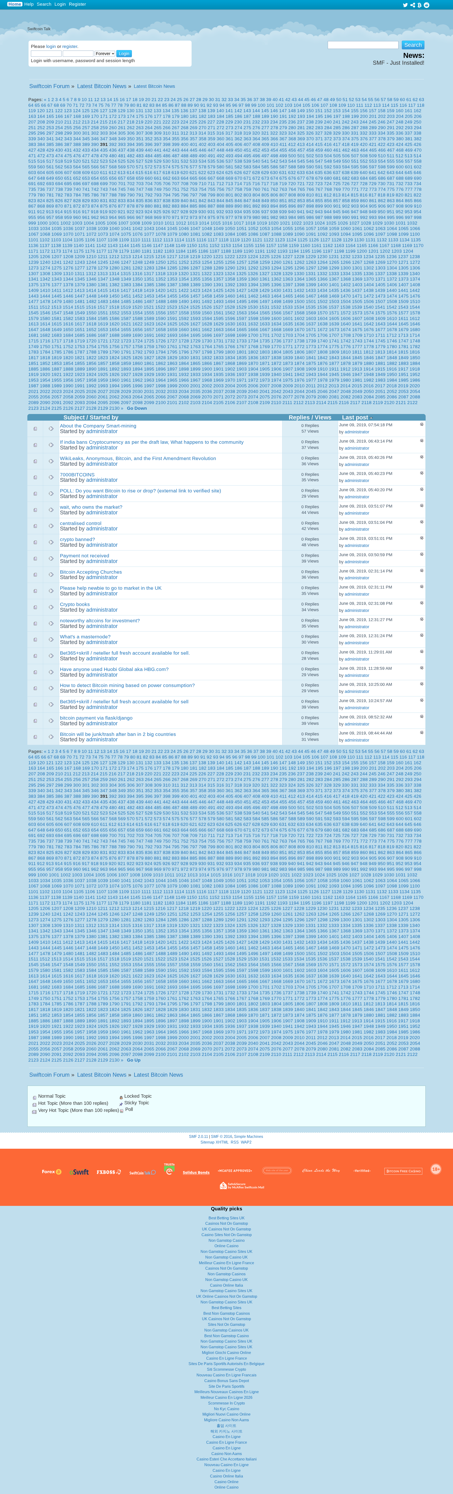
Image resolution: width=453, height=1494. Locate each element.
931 (211, 211)
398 (167, 144)
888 (220, 206)
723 (319, 183)
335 (390, 133)
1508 (392, 301)
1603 (311, 318)
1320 (183, 273)
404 (220, 144)
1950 (392, 374)
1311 (80, 273)
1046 (184, 228)
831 (104, 200)
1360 (253, 279)
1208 (68, 256)
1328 (276, 273)
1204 (408, 251)
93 (215, 105)
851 (283, 200)
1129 (348, 239)
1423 (195, 290)
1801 (241, 352)
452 (256, 150)
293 (409, 127)
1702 (276, 335)
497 (265, 155)
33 (230, 99)
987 (319, 217)
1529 (241, 307)
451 (247, 150)
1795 (172, 352)
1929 (149, 374)
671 (247, 178)
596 (364, 166)
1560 (207, 312)
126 (95, 110)
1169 (407, 245)
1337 (380, 273)
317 (229, 133)
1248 (137, 262)
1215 (149, 256)
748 (149, 189)
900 (328, 206)
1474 (392, 296)
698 (95, 183)
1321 (195, 273)
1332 (322, 273)
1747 (403, 340)
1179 (124, 251)
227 (211, 122)
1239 (33, 262)
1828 (160, 357)
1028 (366, 223)
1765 (218, 346)
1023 (308, 223)
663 (176, 178)
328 (328, 133)
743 (104, 189)
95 (228, 105)
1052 (253, 228)
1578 (415, 312)
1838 (276, 357)
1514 (68, 307)
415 (319, 144)
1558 (184, 312)
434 (95, 150)
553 (373, 161)
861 (373, 200)
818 (382, 194)
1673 (334, 329)
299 (68, 133)
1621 (126, 323)
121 (50, 110)
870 (59, 206)
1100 (415, 234)
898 (310, 206)
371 (319, 138)
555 (391, 161)
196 (328, 116)
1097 (380, 234)
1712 (391, 335)
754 (202, 189)
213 (86, 122)
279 (283, 127)
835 (140, 200)
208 (41, 122)
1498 (276, 301)
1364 (299, 279)
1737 (288, 340)
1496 (253, 301)
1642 (369, 323)
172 (113, 116)
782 (59, 194)
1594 (207, 318)
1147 (158, 245)
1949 (380, 374)
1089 (288, 234)
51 (345, 99)
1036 (68, 228)
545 (301, 161)
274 (238, 127)
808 (292, 194)
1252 (184, 262)
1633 (265, 323)
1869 (241, 363)
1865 (195, 363)
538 (238, 161)
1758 (137, 346)
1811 (357, 352)
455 (283, 150)
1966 (184, 380)
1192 (271, 251)
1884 (415, 363)
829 (86, 200)
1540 (368, 307)
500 (292, 155)
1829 (172, 357)
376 (364, 138)
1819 (56, 357)
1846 (369, 357)
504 (328, 155)
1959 (103, 380)
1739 (311, 340)
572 (149, 166)
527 (140, 161)
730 (382, 183)
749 (158, 189)
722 (310, 183)
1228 (299, 256)
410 (274, 144)
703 (140, 183)
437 (122, 150)
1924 (91, 374)
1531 (264, 307)
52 (351, 99)
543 (283, 161)
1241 (56, 262)
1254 (207, 262)
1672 (322, 329)
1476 (415, 296)
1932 (184, 374)
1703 (288, 335)
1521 (149, 307)
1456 (184, 296)
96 (234, 105)
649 (50, 178)
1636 (299, 323)
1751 (56, 346)
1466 (299, 296)
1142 (101, 245)
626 (238, 172)
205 (409, 116)
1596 (230, 318)
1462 (253, 296)
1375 (33, 284)
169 (86, 116)
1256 (230, 262)
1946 (345, 374)
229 (229, 122)
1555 (149, 312)
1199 (350, 251)
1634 (276, 323)
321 (265, 133)
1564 (253, 312)
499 (283, 155)
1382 (114, 284)
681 (337, 178)
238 (310, 122)
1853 (56, 363)
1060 (345, 228)
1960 (114, 380)
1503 (334, 301)
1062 (369, 228)
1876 (322, 363)
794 (167, 194)
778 (418, 189)
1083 (218, 234)
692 (41, 183)
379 (391, 138)
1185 (192, 251)
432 (77, 150)
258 (95, 127)
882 (167, 206)
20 (147, 99)
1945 (334, 374)
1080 (184, 234)
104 (297, 105)
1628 (207, 323)
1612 (415, 318)
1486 (137, 301)
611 (104, 172)
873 (86, 206)
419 (355, 144)
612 (113, 172)
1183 (169, 251)
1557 (172, 312)
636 (328, 172)
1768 (253, 346)
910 (418, 206)
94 (222, 105)
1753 (80, 346)
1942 (299, 374)
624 (220, 172)
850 (274, 200)
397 (158, 144)
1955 (56, 380)
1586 (114, 318)
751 (176, 189)
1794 (160, 352)
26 (186, 99)
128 (113, 110)
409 (265, 144)
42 (287, 99)
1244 (91, 262)
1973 (265, 380)
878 (131, 206)
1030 (389, 223)
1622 (137, 323)
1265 (334, 262)
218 (130, 122)
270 (202, 127)
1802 (253, 352)
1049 (218, 228)
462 (346, 150)
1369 (357, 279)
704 (149, 183)
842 (202, 200)
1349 (126, 279)
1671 (311, 329)
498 (274, 155)
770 (346, 189)
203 (391, 116)
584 (256, 166)
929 (193, 211)
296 (41, 133)
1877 (334, 363)
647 (32, 178)
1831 (195, 357)
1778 (369, 346)
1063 (380, 228)
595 (355, 166)
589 (301, 166)
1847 (380, 357)
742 (95, 189)
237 (301, 122)
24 (173, 99)
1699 (241, 335)
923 (139, 211)
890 (238, 206)
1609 (380, 318)
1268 (369, 262)
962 (95, 217)
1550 (91, 312)
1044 (160, 228)
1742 (345, 340)
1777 (357, 346)
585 (265, 166)
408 (256, 144)
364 (256, 138)
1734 (253, 340)
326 (310, 133)
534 (202, 161)
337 (408, 133)
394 (131, 144)
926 (166, 211)
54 (364, 99)
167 (68, 116)
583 (247, 166)
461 (337, 150)
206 (418, 116)
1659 (172, 329)
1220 (206, 256)
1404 (369, 284)
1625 (172, 323)
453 (265, 150)
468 (400, 150)
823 (32, 200)
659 (140, 178)
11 (90, 99)
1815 (403, 352)
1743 (357, 340)
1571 (334, 312)
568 (113, 166)
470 (418, 150)
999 (32, 223)
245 (373, 122)
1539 (357, 307)
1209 (80, 256)
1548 (68, 312)
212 (77, 122)
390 (95, 144)
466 (382, 150)
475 (68, 155)
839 (176, 200)
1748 (415, 340)
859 (355, 200)
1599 (265, 318)
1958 (91, 380)
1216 (160, 256)
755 (211, 189)
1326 (253, 273)
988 (328, 217)
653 (86, 178)
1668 (276, 329)
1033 (33, 228)
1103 (56, 239)
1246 (114, 262)
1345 (80, 279)
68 (56, 105)
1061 (357, 228)
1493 (218, 301)
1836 (253, 357)
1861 (149, 363)
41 (281, 99)
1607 (357, 318)
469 (409, 150)
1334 (345, 273)
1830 (184, 357)
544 (292, 161)
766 (310, 189)
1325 (241, 273)
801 (229, 194)
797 (193, 194)
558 (418, 161)
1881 (380, 363)
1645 (403, 323)
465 (373, 150)
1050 (230, 228)
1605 (334, 318)
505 (337, 155)
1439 (380, 290)
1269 (380, 262)
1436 (345, 290)
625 (229, 172)
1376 (45, 284)
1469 (334, 296)
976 (220, 217)
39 (268, 99)
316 (220, 133)
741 (86, 189)
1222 (230, 256)
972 (185, 217)
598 (382, 166)
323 (283, 133)
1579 (33, 318)
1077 (149, 234)
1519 (126, 307)
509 (373, 155)
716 (256, 183)
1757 (126, 346)
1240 (45, 262)
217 (122, 122)
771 (355, 189)
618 (166, 172)
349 (122, 138)
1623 (149, 323)
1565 (265, 312)
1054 (276, 228)
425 (408, 144)
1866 (207, 363)
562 (59, 166)
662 (167, 178)
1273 (33, 267)
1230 (322, 256)
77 (113, 105)
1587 (126, 318)
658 (131, 178)
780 (41, 194)
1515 (79, 307)
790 (131, 194)
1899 (195, 369)
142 (238, 110)
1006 (112, 223)
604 (41, 172)
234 (274, 122)
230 (238, 122)
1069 (56, 234)
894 (274, 206)
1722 (114, 340)
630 (274, 172)
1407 (403, 284)
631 (283, 172)
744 (113, 189)
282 (310, 127)
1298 (322, 267)
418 (346, 144)
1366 (322, 279)
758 (238, 189)
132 (148, 110)
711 (211, 183)
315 (211, 133)
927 (175, 211)
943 (319, 211)
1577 (403, 312)
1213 (126, 256)
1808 (322, 352)
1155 (248, 245)
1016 (227, 223)
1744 (369, 340)
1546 (45, 312)
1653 (103, 329)
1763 (195, 346)
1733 (241, 340)
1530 (253, 307)
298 (59, 133)
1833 (218, 357)
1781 (403, 346)
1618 (91, 323)
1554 (137, 312)
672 (256, 178)
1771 (288, 346)
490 (202, 155)
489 (193, 155)
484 (149, 155)
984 (292, 217)
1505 (357, 301)
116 (403, 105)
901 (337, 206)
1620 (114, 323)
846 (238, 200)
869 (50, 206)
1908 (299, 369)
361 (229, 138)
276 (256, 127)
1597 (241, 318)
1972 (253, 380)
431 (68, 150)
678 (310, 178)
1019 (262, 223)
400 (185, 144)
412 (292, 144)
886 (202, 206)
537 (229, 161)
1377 (56, 284)
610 (95, 172)
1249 (149, 262)
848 (256, 200)
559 (32, 166)
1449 (103, 296)
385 (50, 144)
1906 (276, 369)
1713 (403, 335)
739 (68, 189)
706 (167, 183)
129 (122, 110)
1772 (299, 346)
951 (390, 211)
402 (202, 144)
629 (265, 172)
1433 (311, 290)
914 (59, 211)
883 (176, 206)
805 (265, 194)
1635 (288, 323)
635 (319, 172)
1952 (415, 374)
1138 (56, 245)
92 (209, 105)
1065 (403, 228)
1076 (137, 234)
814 (346, 194)
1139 (67, 245)
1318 (160, 273)
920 (113, 211)
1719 (80, 340)
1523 (172, 307)
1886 (45, 369)
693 (50, 183)
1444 (45, 296)
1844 (345, 357)
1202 (385, 251)
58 (389, 99)
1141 (90, 245)
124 (77, 110)
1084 (230, 234)
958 (59, 217)
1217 (172, 256)
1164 (350, 245)
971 (176, 217)
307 (140, 133)
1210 (91, 256)
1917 (403, 369)
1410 (45, 290)
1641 (357, 323)
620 (184, 172)
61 (408, 99)
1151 (203, 245)
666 (202, 178)
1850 (415, 357)
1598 (253, 318)
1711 (380, 335)
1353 (172, 279)
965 (122, 217)
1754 (91, 346)
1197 (328, 251)
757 (229, 189)
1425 (218, 290)
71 (75, 105)
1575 (380, 312)
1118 (224, 239)
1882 (392, 363)
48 (326, 99)
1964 (160, 380)
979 (247, 217)
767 (319, 189)
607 (68, 172)
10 (84, 99)
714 (238, 183)
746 (131, 189)
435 (104, 150)
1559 (195, 312)
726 (346, 183)
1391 (218, 284)
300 (77, 133)
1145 (135, 245)
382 (418, 138)
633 (301, 172)
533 (193, 161)
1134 (404, 239)
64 (31, 105)
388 (77, 144)
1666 (253, 329)
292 (400, 127)
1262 (299, 262)
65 (37, 105)
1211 (103, 256)
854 (310, 200)
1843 (334, 357)
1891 (103, 369)
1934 (207, 374)
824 (41, 200)
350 (131, 138)
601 (409, 166)
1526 (206, 307)
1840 (299, 357)
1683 (56, 335)
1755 (103, 346)
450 (238, 150)
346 (95, 138)
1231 (334, 256)
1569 (311, 312)
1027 (354, 223)
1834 (230, 357)
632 (292, 172)
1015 (215, 223)
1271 (403, 262)
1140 (79, 245)
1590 (160, 318)
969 (158, 217)
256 (77, 127)
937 (265, 211)
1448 (91, 296)
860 (364, 200)
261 (122, 127)
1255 (218, 262)
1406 (392, 284)
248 (399, 122)
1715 (33, 340)
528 (149, 161)
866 (418, 200)
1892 (114, 369)
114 (386, 105)
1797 (195, 352)
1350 (137, 279)
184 (220, 116)
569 (122, 166)
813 (337, 194)
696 (77, 183)
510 (382, 155)
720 (292, 183)
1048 (207, 228)
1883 (403, 363)
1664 (230, 329)
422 (382, 144)
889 (229, 206)
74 (94, 105)
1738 (299, 340)
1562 (230, 312)
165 (50, 116)
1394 (253, 284)
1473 (380, 296)
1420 (160, 290)
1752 (68, 346)
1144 (124, 245)
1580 (45, 318)
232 (256, 122)
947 (355, 211)
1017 (239, 223)
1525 (195, 307)
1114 (179, 239)
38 (262, 99)
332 (364, 133)
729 (373, 183)
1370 (369, 279)
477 (86, 155)
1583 (80, 318)
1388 (184, 284)
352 (149, 138)
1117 (213, 239)
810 (310, 194)
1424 (206, 290)
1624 (160, 323)
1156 (260, 245)
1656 (137, 329)
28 (198, 99)
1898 (184, 369)
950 (382, 211)
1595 (218, 318)
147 (283, 110)
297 (50, 133)
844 (220, 200)
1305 (403, 267)
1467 (311, 296)
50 (338, 99)
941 (301, 211)
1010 (158, 223)
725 (337, 183)
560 (41, 166)
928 (184, 211)
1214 (137, 256)
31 (217, 99)
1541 (380, 307)
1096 (369, 234)
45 (307, 99)
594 (346, 166)
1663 (218, 329)
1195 (305, 251)
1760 (160, 346)
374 (346, 138)
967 (140, 217)
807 (283, 194)
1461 (241, 296)
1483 (103, 301)
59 (396, 99)
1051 (241, 228)
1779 (380, 346)
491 (211, 155)
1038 (91, 228)
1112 (157, 239)
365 (265, 138)
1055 (288, 228)
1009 (146, 223)
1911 (334, 369)
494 (238, 155)
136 (184, 110)
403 (211, 144)
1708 (345, 335)
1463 (265, 296)
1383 (126, 284)
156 (364, 110)
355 (176, 138)
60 (402, 99)
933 (229, 211)
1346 (91, 279)
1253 (195, 262)
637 (337, 172)
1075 (126, 234)
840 (185, 200)
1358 (230, 279)
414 (310, 144)
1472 (369, 296)
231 (247, 122)
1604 (322, 318)
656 (113, 178)
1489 (172, 301)
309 (158, 133)
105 (306, 105)
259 (104, 127)
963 (104, 217)
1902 (230, 369)
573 (158, 166)
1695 (195, 335)
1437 (357, 290)
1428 (253, 290)
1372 (392, 279)
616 (148, 172)
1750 (45, 346)
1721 (103, 340)
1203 (396, 251)
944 (328, 211)
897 (301, 206)
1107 (101, 239)
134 (166, 110)
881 (158, 206)
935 (247, 211)
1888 (68, 369)
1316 (137, 273)
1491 (195, 301)
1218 (183, 256)
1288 (207, 267)
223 (175, 122)
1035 (56, 228)
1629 (218, 323)
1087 (265, 234)
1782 (415, 346)
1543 (403, 307)
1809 (334, 352)
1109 (124, 239)
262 (131, 127)
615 (139, 172)
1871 (265, 363)
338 (417, 133)
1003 (77, 223)
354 (167, 138)
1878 (345, 363)
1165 (362, 245)
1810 (345, 352)
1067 (33, 234)
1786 (68, 352)
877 (122, 206)
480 (113, 155)
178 (167, 116)
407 (247, 144)
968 (149, 217)
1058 (322, 228)
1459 (218, 296)
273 (229, 127)
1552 (114, 312)
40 (275, 99)
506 (346, 155)
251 (32, 127)
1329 (287, 273)
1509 (403, 301)
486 (167, 155)
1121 (257, 239)
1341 (33, 279)
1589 (149, 318)
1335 (357, 273)
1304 (392, 267)
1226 (276, 256)
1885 (33, 369)
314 (202, 133)
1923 (80, 374)
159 (390, 110)
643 (390, 172)
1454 (160, 296)
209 (50, 122)
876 (113, 206)
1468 (322, 296)
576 (185, 166)
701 (122, 183)
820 (399, 194)
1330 (299, 273)
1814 (391, 352)
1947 (357, 374)
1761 (172, 346)
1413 (79, 290)
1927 (126, 374)
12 (96, 99)
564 (77, 166)
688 (400, 178)
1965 (172, 380)
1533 (287, 307)
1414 (91, 290)
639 (355, 172)
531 (176, 161)
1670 (299, 329)
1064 (392, 228)
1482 (91, 301)
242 (346, 122)
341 (50, 138)
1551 (103, 312)
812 (328, 194)
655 (104, 178)
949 (373, 211)
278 (274, 127)
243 (355, 122)
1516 (91, 307)
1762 (184, 346)
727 (355, 183)
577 (193, 166)
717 (265, 183)
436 (113, 150)
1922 (68, 374)
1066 (415, 228)
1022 (296, 223)
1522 (160, 307)
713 (229, 183)
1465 (288, 296)
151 (319, 110)
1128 (336, 239)
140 (220, 110)
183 (211, 116)
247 (390, 122)
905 (373, 206)
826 (59, 200)
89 (190, 105)
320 (256, 133)
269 (193, 127)
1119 (235, 239)
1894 (137, 369)
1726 (160, 340)
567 (104, 166)
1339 (403, 273)
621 (193, 172)
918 (95, 211)
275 (247, 127)
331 (355, 133)
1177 (101, 251)
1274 (45, 267)
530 (167, 161)
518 (59, 161)
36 (249, 99)
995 (391, 217)
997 (409, 217)
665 (193, 178)
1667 (265, 329)
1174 (67, 251)
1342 (45, 279)
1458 (207, 296)
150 (310, 110)
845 (229, 200)
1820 (68, 357)
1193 (282, 251)
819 (390, 194)
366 (274, 138)
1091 (311, 234)
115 (394, 105)
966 (131, 217)
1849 (403, 357)
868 (41, 206)
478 (95, 155)
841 (193, 200)
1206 (45, 256)
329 (337, 133)
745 (122, 189)
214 (95, 122)
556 (400, 161)
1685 (80, 335)
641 (373, 172)
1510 (415, 301)
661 (158, 178)
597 (373, 166)
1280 (114, 267)
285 (337, 127)
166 (59, 116)
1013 (192, 223)
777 (409, 189)
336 (399, 133)
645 (408, 172)
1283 (149, 267)
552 (364, 161)
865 (409, 200)
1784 (45, 352)
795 (176, 194)
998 (418, 217)
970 (167, 217)
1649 (56, 329)
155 (355, 110)
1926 (114, 374)
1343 (56, 279)
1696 (207, 335)
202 (382, 116)
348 (113, 138)
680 (328, 178)
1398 (299, 284)
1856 (91, 363)
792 (149, 194)
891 (247, 206)
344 (77, 138)
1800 (230, 352)
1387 (172, 284)
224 (184, 122)
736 (41, 189)
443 (176, 150)
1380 (91, 284)
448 (220, 150)
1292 (253, 267)
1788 (91, 352)
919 (104, 211)
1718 (68, 340)
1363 (288, 279)
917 (86, 211)
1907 (288, 369)
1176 (90, 251)
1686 (91, 335)
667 (211, 178)
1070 (68, 234)
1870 (253, 363)
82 (145, 105)
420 (364, 144)
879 (140, 206)
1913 (357, 369)
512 (399, 155)
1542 (391, 307)
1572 (345, 312)
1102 (45, 239)
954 (417, 211)
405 (229, 144)
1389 (195, 284)
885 (193, 206)
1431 (287, 290)
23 (166, 99)
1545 (33, 312)
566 (95, 166)
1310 (68, 273)
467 (391, 150)
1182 (158, 251)
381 (409, 138)
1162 (328, 245)
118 (420, 105)
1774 (322, 346)
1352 (160, 279)
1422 (183, 290)
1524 (183, 307)
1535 (311, 307)
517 (50, 161)
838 (167, 200)
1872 (276, 363)
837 (158, 200)
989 (337, 217)
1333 (334, 273)
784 (77, 194)
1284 (160, 267)
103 (288, 105)
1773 (311, 346)
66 (43, 105)
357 (193, 138)
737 (50, 189)
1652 (91, 329)
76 (107, 105)
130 (130, 110)
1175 (79, 251)
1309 (56, 273)
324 (292, 133)
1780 (392, 346)
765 (301, 189)
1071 (80, 234)
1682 (45, 335)
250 (417, 122)
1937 (241, 374)
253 (50, 127)
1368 (345, 279)
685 (373, 178)
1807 (311, 352)
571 (140, 166)
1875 (311, 363)
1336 (368, 273)
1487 (149, 301)
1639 (334, 323)
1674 (345, 329)
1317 (149, 273)
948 (364, 211)
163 (32, 116)
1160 (305, 245)
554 (382, 161)
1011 (169, 223)
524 (113, 161)
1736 (276, 340)
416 (328, 144)
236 (292, 122)
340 (41, 138)
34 (236, 99)
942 (310, 211)
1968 (207, 380)
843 (211, 200)
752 (185, 189)
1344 (68, 279)
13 (103, 99)
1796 (184, 352)
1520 (137, 307)
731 (390, 183)
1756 (114, 346)
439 (140, 150)
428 (41, 150)
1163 (339, 245)
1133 (393, 239)
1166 (373, 245)
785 (86, 194)
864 (400, 200)
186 (238, 116)
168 (77, 116)
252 (41, 127)
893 (265, 206)
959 (68, 217)
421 (373, 144)
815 (355, 194)
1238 (415, 256)
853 (301, 200)
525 (122, 161)
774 (382, 189)
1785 (56, 352)
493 (229, 155)
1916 (391, 369)
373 (337, 138)
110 (351, 105)
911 (32, 211)
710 (202, 183)
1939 (265, 374)
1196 (316, 251)
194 (310, 116)
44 (300, 99)
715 (247, 183)
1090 (299, 234)
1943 (311, 374)
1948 (369, 374)
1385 (149, 284)
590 (310, 166)
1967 (195, 380)
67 (50, 105)
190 (274, 116)
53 (358, 99)
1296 (299, 267)
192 (292, 116)
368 (292, 138)
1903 (241, 369)
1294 (276, 267)
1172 (45, 251)
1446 (68, 296)
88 (183, 105)
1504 (345, 301)
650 (59, 178)
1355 (195, 279)
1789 (103, 352)
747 (140, 189)
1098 (392, 234)
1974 (276, 380)
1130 (359, 239)
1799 (218, 352)
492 (220, 155)
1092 (322, 234)
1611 (403, 318)
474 (59, 155)
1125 (303, 239)
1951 (403, 374)
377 (373, 138)
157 (373, 110)
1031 (400, 223)
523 (104, 161)
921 (122, 211)
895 (283, 206)
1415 (102, 290)
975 (211, 217)
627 (247, 172)
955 (32, 217)
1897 (172, 369)
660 (149, 178)
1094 (345, 234)
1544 (415, 307)
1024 (320, 223)
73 (88, 105)
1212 (114, 256)
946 (346, 211)
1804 (276, 352)
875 (104, 206)
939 (283, 211)
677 (301, 178)
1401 (334, 284)
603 (32, 172)
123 (68, 110)
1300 (345, 267)
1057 (311, 228)
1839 (288, 357)
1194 (294, 251)
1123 (280, 239)
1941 (288, 374)
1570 (322, 312)
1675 (357, 329)
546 (310, 161)
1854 (68, 363)
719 (283, 183)
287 (355, 127)
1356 (207, 279)
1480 (68, 301)
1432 (299, 290)
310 (167, 133)
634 (310, 172)
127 (104, 110)
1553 (126, 312)
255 (68, 127)
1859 (126, 363)
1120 (246, 239)
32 (224, 99)
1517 (102, 307)
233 (265, 122)
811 (319, 194)
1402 (345, 284)
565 (86, 166)
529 (158, 161)
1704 (299, 335)
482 (131, 155)
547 (319, 161)
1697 (218, 335)
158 (382, 110)
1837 (265, 357)
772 (364, 189)
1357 (218, 279)
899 (319, 206)
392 (113, 144)
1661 (195, 329)
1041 (126, 228)
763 (283, 189)
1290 (230, 267)
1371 (380, 279)
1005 (100, 223)
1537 (334, 307)
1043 (149, 228)
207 (32, 122)
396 (149, 144)
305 (122, 133)
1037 (80, 228)
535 (211, 161)
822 (417, 194)
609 (86, 172)
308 (149, 133)
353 (158, 138)
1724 (137, 340)
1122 (269, 239)
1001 (54, 223)
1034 (45, 228)
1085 (241, 234)
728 (364, 183)
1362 (276, 279)
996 (400, 217)
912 (41, 211)
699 (104, 183)
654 (95, 178)
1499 (288, 301)
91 (203, 105)
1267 (357, 262)
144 (256, 110)
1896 (160, 369)
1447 (80, 296)
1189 (237, 251)
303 (104, 133)
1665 (241, 329)
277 (265, 127)
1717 (56, 340)
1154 (237, 245)
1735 (265, 340)
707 (176, 183)
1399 (311, 284)
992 (364, 217)
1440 (391, 290)
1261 (288, 262)
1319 (172, 273)
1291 (241, 267)
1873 (288, 363)
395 (140, 144)
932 (220, 211)
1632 (253, 323)
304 (113, 133)
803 (247, 194)
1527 (218, 307)
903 (355, 206)
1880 (369, 363)
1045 (172, 228)
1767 (241, 346)
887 (211, 206)
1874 (299, 363)
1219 (195, 256)
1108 (113, 239)
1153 (226, 245)
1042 (137, 228)
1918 (415, 369)
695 (68, 183)
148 (292, 110)
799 (211, 194)
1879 (357, 363)
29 (205, 99)
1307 (33, 273)
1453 (149, 296)
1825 (126, 357)
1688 (114, 335)
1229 (311, 256)
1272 (415, 262)
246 (382, 122)
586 (274, 166)
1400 (322, 284)
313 (193, 133)
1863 (172, 363)
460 (328, 150)
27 (192, 99)
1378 (68, 284)
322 (274, 133)
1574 (369, 312)
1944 (322, 374)
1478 (45, 301)
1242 (68, 262)
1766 (230, 346)
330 (346, 133)
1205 (33, 256)
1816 (415, 352)
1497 (265, 301)
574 (167, 166)
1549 (80, 312)
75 (101, 105)
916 (77, 211)
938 (274, 211)
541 (265, 161)
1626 (184, 323)
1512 (45, 307)
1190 (248, 251)
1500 (299, 301)
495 (247, 155)
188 (256, 116)
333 (373, 133)
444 (185, 150)
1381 (103, 284)
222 (166, 122)
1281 (126, 267)
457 (301, 150)
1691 (149, 335)
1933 (195, 374)
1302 (369, 267)
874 (95, 206)
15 (115, 99)
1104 (67, 239)
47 (319, 99)
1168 (396, 245)
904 (364, 206)
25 (179, 99)
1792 (137, 352)
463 (355, 150)
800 (220, 194)
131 (139, 110)
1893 (126, 369)
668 (220, 178)
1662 (207, 329)
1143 (113, 245)
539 (247, 161)
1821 (80, 357)
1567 (288, 312)
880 (149, 206)
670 (238, 178)
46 (313, 99)
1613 (33, 323)
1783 (33, 352)
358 (202, 138)
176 (149, 116)
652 (77, 178)
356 (185, 138)
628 (256, 172)
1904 (253, 369)
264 (149, 127)
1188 (226, 251)
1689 (126, 335)
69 (62, 105)
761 (265, 189)
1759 (149, 346)
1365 (311, 279)
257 (86, 127)
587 (283, 166)
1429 (264, 290)
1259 (265, 262)
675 (283, 178)
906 (382, 206)
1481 (80, 301)
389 (86, 144)
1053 (265, 228)
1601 (288, 318)
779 (32, 194)
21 (154, 99)
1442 (415, 290)
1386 (160, 284)
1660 (184, 329)
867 (32, 206)
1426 (230, 290)
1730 (207, 340)
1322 (206, 273)
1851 (33, 363)
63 (421, 99)
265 (158, 127)
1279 (103, 267)
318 (238, 133)
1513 (56, 307)
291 (391, 127)
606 (59, 172)
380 (400, 138)
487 (176, 155)
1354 (184, 279)
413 (301, 144)
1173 (56, 251)
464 (364, 150)
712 (220, 183)
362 (238, 138)
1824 (114, 357)
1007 (123, 223)
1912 (345, 369)
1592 (184, 318)
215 (104, 122)
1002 (65, 223)
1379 (80, 284)
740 (77, 189)
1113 (168, 239)
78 (120, 105)
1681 (33, 335)
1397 (288, 284)
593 (337, 166)
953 (408, 211)
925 (157, 211)
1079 (172, 234)
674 (274, 178)
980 (256, 217)
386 (59, 144)
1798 (207, 352)
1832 (207, 357)
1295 (288, 267)
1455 (172, 296)
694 (59, 183)
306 (131, 133)
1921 (56, 374)
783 (68, 194)
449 (229, 150)
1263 (311, 262)
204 (400, 116)
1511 (33, 307)
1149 (181, 245)
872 (77, 206)
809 (301, 194)
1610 (392, 318)
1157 (271, 245)
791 (140, 194)
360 (220, 138)
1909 (311, 369)
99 (253, 105)
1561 (218, 312)
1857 (103, 363)
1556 (160, 312)
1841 (311, 357)
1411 (56, 290)
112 (368, 105)
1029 (377, 223)
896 (292, 206)
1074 (114, 234)
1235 (380, 256)
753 (193, 189)
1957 (80, 380)
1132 (382, 239)
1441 (403, 290)
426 (417, 144)
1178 (113, 251)
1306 (415, 267)
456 (292, 150)
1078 (160, 234)
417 (337, 144)
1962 (137, 380)
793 (158, 194)
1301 (357, 267)
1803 (265, 352)
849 (265, 200)
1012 (181, 223)
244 (364, 122)
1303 (380, 267)
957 (50, 217)
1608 (369, 318)
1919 (33, 374)
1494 (230, 301)
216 (113, 122)
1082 (207, 234)
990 (346, 217)
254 (59, 127)
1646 (415, 323)
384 (41, 144)
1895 (149, 369)
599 (391, 166)
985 (301, 217)
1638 (322, 323)
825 (50, 200)
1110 (135, 239)
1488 (160, 301)
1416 (114, 290)
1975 (288, 380)
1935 (218, 374)
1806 (299, 352)
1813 (380, 352)
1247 (126, 262)
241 (337, 122)
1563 (241, 312)
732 (399, 183)
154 (346, 110)
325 (301, 133)
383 (32, 144)
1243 (80, 262)
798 (202, 194)
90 (196, 105)
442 (167, 150)
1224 (253, 256)
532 (185, 161)
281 (301, 127)
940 (292, 211)
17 (128, 99)
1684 (68, 335)
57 (383, 99)
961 (86, 217)
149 (301, 110)
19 (141, 99)
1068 (45, 234)
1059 (334, 228)
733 (408, 183)
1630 (230, 323)
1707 (334, 335)
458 (310, 150)
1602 (299, 318)
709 (193, 183)
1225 (264, 256)
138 (202, 110)
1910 (322, 369)
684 (364, 178)
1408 (415, 284)
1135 (416, 239)
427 (32, 150)
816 (364, 194)
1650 (68, 329)
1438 (368, 290)
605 (50, 172)
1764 (207, 346)
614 (130, 172)
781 (50, 194)
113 (377, 105)
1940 (276, 374)
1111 (146, 239)
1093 (334, 234)
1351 (149, 279)
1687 (103, 335)
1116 (201, 239)
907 (391, 206)
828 (77, 200)
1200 (362, 251)
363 (247, 138)
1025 (331, 223)
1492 (207, 301)
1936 (230, 374)
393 (122, 144)
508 (364, 155)
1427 (241, 290)
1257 (241, 262)
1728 (184, 340)
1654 (114, 329)
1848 (392, 357)
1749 (33, 346)
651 (68, 178)
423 (390, 144)
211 (68, 122)
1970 (230, 380)
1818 (45, 357)
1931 (172, 374)
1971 (241, 380)
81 (139, 105)
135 (175, 110)
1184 (181, 251)
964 (113, 217)
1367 (334, 279)
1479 (56, 301)
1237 (403, 256)
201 (373, 116)
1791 (126, 352)
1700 (253, 335)
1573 (357, 312)
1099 (403, 234)
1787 (80, 352)
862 (382, 200)
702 (131, 183)
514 (417, 155)
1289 (218, 267)
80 (132, 105)
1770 (276, 346)
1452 (137, 296)
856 (328, 200)
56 (377, 99)
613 (122, 172)
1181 (147, 251)
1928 (137, 374)
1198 (339, 251)
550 (346, 161)
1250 (160, 262)
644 (399, 172)
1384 (137, 284)
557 (409, 161)
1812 (368, 352)
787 (104, 194)
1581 (56, 318)
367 (283, 138)
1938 (253, 374)
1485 (126, 301)
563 (68, 166)
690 (418, 178)
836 (149, 200)
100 (261, 105)
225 (193, 122)
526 (131, 161)
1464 (276, 296)
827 (68, 200)
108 (333, 105)
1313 (102, 273)
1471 (357, 296)
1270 (392, 262)
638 (346, 172)
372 (328, 138)
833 (122, 200)
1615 (56, 323)
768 (328, 189)
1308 (45, 273)
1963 (149, 380)
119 (32, 110)
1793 (149, 352)
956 (41, 217)
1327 (264, 273)
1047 (195, 228)
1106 (90, 239)
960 (77, 217)
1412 (68, 290)
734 (417, 183)
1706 (322, 335)
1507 (380, 301)
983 (283, 217)
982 (274, 217)
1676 (369, 329)
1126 (314, 239)
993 (373, 217)
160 (399, 110)
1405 (380, 284)
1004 (89, 223)
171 (104, 116)
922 (130, 211)
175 (140, 116)
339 (32, 138)
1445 (56, 296)
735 (32, 189)
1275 (56, 267)
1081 (195, 234)
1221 (218, 256)
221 (157, 122)
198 (346, 116)
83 (152, 105)
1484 (114, 301)
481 (122, 155)
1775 (334, 346)
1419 (149, 290)
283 (319, 127)
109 (342, 105)
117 (412, 105)
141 (229, 110)
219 (139, 122)
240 (328, 122)
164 (41, 116)
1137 (45, 245)
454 (274, 150)
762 (274, 189)
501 (301, 155)
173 (122, 116)
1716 (45, 340)
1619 (103, 323)
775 (391, 189)
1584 (91, 318)
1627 (195, 323)
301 (86, 133)
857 (337, 200)
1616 (68, 323)
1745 (380, 340)
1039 (103, 228)
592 (328, 166)
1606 (345, 318)
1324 (230, 273)
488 (185, 155)
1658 (160, 329)
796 (185, 194)
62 (415, 99)
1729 (195, 340)
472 (41, 155)
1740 (322, 340)
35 (243, 99)
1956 (68, 380)
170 (95, 116)
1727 (172, 340)
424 (399, 144)
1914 (368, 369)
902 (346, 206)
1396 (276, 284)
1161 (316, 245)
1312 (91, 273)
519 (68, 161)
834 (131, 200)
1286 (184, 267)
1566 (276, 312)
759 (247, 189)
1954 (45, 380)
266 (167, 127)
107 (324, 105)
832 (113, 200)
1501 (311, 301)
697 (86, 183)
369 (301, 138)
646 (417, 172)
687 (391, 178)
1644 (392, 323)
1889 (80, 369)
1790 (114, 352)
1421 (172, 290)
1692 (160, 335)
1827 (149, 357)
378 (382, 138)
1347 (103, 279)
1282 (137, 267)
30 (211, 99)
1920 (45, 374)
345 (86, 138)
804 (256, 194)
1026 (343, 223)
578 (202, 166)
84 (158, 105)
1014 (204, 223)
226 (202, 122)
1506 (369, 301)
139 (211, 110)
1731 (218, 340)
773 (373, 189)
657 (122, 178)
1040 (114, 228)
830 (95, 200)
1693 (172, 335)
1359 (241, 279)
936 (256, 211)
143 (247, 110)
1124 (291, 239)
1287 (195, 267)
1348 (114, 279)
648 (41, 178)
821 (408, 194)
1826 (137, 357)
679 (319, 178)
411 (283, 144)
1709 (357, 335)
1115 (190, 239)
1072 (91, 234)
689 (409, 178)
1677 (380, 329)
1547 (56, 312)
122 (59, 110)
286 (346, 127)
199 (355, 116)
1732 (230, 340)
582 (238, 166)
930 (202, 211)
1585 (103, 318)
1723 (126, 340)
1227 (287, 256)
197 (337, 116)
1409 (33, 290)
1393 (241, 284)
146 (274, 110)
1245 (103, 262)
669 (229, 178)
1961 (126, 380)
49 (332, 99)
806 (274, 194)
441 (158, 150)
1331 (311, 273)
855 (319, 200)
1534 (299, 307)
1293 (265, 267)
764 (292, 189)
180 (185, 116)
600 (400, 166)
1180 (135, 251)
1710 (369, 335)
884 (185, 206)
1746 (392, 340)
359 (211, 138)
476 (77, 155)
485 (158, 155)
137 (193, 110)
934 (238, 211)
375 (355, 138)
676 (292, 178)
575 (176, 166)
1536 (322, 307)
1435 (334, 290)
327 (319, 133)
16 (122, 99)
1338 (391, 273)
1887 (56, 369)
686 (382, 178)
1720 (91, 340)
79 (126, 105)
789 (122, 194)
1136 (33, 245)
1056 (299, 228)
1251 (172, 262)
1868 (230, 363)
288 (364, 127)
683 (355, 178)
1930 (160, 374)
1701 (265, 335)
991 (355, 217)
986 (310, 217)
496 (256, 155)
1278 (91, 267)
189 (265, 116)
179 (176, 116)
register (69, 46)
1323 (218, 273)
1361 (265, 279)
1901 (218, 369)
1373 (403, 279)
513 (408, 155)
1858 (114, 363)
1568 (299, 312)
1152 (215, 245)
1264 (322, 262)
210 (59, 122)
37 (256, 99)
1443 (33, 296)
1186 (203, 251)
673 (265, 178)
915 (68, 211)
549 (337, 161)
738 (59, 189)
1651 (80, 329)
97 (241, 105)
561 (50, 166)
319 (247, 133)
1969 (218, 380)
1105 (79, 239)
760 (256, 189)
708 (185, 183)
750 (167, 189)
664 (185, 178)
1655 (126, 329)
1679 (403, 329)
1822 (91, 357)
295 (32, 133)
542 (274, 161)
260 (113, 127)
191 (283, 116)
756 (220, 189)
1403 (357, 284)
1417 (126, 290)
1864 (184, 363)
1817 (33, 357)
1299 (334, 267)
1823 (103, 357)
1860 (137, 363)
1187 (215, 251)
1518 (114, 307)
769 (337, 189)
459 (319, 150)
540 (256, 161)
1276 (68, 267)
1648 (45, 329)
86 (171, 105)
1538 (345, 307)
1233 (357, 256)
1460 (230, 296)
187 (247, 116)
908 (400, 206)
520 (77, 161)
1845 (357, 357)
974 (202, 217)
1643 (380, 323)
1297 (311, 267)
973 (193, 217)
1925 (103, 374)
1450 (114, 296)
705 (158, 183)
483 (140, 155)
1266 (345, 262)
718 (274, 183)
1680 (415, 329)
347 (104, 138)
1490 (184, 301)
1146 (147, 245)
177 (158, 116)
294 (418, 127)
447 (211, 150)
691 (32, 183)
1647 (33, 329)
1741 (334, 340)
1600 (276, 318)
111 (359, 105)
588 (292, 166)
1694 (184, 335)
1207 (56, 256)
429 (50, 150)
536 (220, 161)
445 (193, 150)
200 (364, 116)
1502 (322, 301)
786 (95, 194)
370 (310, 138)
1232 (345, 256)
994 (382, 217)
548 (328, 161)
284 (328, 127)
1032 (412, 223)
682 (346, 178)
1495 (241, 301)
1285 (172, 267)
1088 (276, 234)
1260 (276, 262)
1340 (415, 273)
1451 (126, 296)
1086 (253, 234)
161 (408, 110)
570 (131, 166)
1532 (276, 307)
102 (279, 105)
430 (59, 150)
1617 (80, 323)
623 (211, 172)
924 (148, 211)
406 (238, 144)
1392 (230, 284)
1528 (230, 307)
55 (370, 99)
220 (148, 122)
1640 (345, 323)
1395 (265, 284)
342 (59, 138)
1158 (282, 245)
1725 (149, 340)
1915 (380, 369)
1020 (273, 223)
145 (265, 110)
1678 (392, 329)
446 (202, 150)
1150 (192, 245)
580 (220, 166)
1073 (103, 234)
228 (220, 122)
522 (95, 161)
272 (220, 127)
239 (319, 122)
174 (131, 116)
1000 (42, 223)
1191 (260, 251)
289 (373, 127)
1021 (285, 223)
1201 (373, 251)
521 (86, 161)
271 (211, 127)
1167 (384, 245)
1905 (265, 369)
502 (310, 155)
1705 (311, 335)
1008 (135, 223)
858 (346, 200)
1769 (265, 346)
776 (400, 189)
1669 (288, 329)
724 (328, 183)
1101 (33, 239)
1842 (322, 357)
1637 (311, 323)
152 (328, 110)
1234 (368, 256)
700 (113, 183)
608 (77, 172)
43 (294, 99)
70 (69, 105)
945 (337, 211)
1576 (392, 312)
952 (399, 211)
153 (337, 110)
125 (86, 110)
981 (265, 217)
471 (32, 155)
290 (382, 127)
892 (256, 206)
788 (113, 194)
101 (270, 105)
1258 (253, 262)
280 (292, 127)
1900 (207, 369)
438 (131, 150)
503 (319, 155)
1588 (137, 318)
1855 (80, 363)
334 (382, 133)
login (51, 46)
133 (157, 110)
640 (364, 172)
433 (86, 150)
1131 (370, 239)
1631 (241, 323)
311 (175, 133)
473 (50, 155)
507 (355, 155)
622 (202, 172)
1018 (250, 223)
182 (202, 116)
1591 (172, 318)
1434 (322, 290)
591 (319, 166)
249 (408, 122)
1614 (45, 323)
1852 (45, 363)
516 (41, 161)
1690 (137, 335)
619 (175, 172)
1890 (91, 369)
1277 (80, 267)
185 (229, 116)
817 (373, 194)
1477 (33, 301)
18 (135, 99)
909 (409, 206)
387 (68, 144)
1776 (345, 346)
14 (109, 99)
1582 (68, 318)
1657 (149, 329)
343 (68, 138)
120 (41, 110)
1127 (325, 239)
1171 (33, 251)
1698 (230, 335)
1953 (33, 380)
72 (81, 105)
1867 (218, 363)
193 (301, 116)
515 (32, 161)
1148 (169, 245)
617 (157, 172)
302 (95, 133)
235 (283, 122)
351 (140, 138)
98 (247, 105)
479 (104, 155)
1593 (195, 318)
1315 (126, 273)
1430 (276, 290)
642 (382, 172)
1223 (241, 256)
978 (238, 217)
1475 (403, 296)
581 (229, 166)
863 (391, 200)
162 (417, 110)
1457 (195, 296)
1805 (288, 352)
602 (418, 166)
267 (176, 127)
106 (315, 105)
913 (50, 211)
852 (292, 200)
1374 (415, 279)
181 (193, 116)
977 (229, 217)
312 (184, 133)
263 (140, 127)
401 (193, 144)
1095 (357, 234)
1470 (345, 296)
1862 (160, 363)
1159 (294, 245)
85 (164, 105)
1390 (207, 284)
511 (390, 155)
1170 (418, 245)
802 (238, 194)
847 (247, 200)
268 (185, 127)
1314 (114, 273)
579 (211, 166)
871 (68, 206)
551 (355, 161)
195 (319, 116)
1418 (137, 290)
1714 (415, 335)
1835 (241, 357)
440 (149, 150)
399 (176, 144)
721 (301, 183)
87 (177, 105)
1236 (391, 256)
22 (160, 99)
